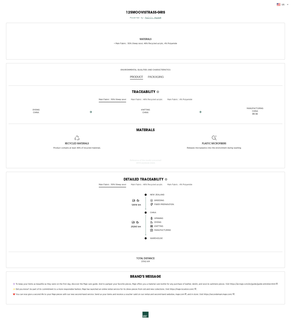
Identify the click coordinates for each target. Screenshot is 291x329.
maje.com (180, 294)
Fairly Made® (153, 17)
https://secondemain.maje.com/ (218, 294)
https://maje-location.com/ (182, 289)
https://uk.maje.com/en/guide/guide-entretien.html (252, 284)
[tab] (137, 76)
